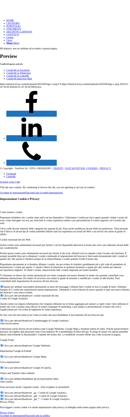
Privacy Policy (7, 412)
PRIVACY (105, 168)
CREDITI (58, 168)
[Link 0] (24, 15)
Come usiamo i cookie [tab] (11, 212)
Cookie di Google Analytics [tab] (14, 298)
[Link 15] (31, 138)
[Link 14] (31, 114)
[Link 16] (31, 163)
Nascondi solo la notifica (37, 192)
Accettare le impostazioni (12, 192)
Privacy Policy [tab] (7, 402)
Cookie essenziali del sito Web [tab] (15, 239)
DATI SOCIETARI (75, 168)
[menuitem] (68, 20)
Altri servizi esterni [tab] (9, 323)
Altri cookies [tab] (6, 381)
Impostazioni (56, 192)
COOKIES (92, 168)
